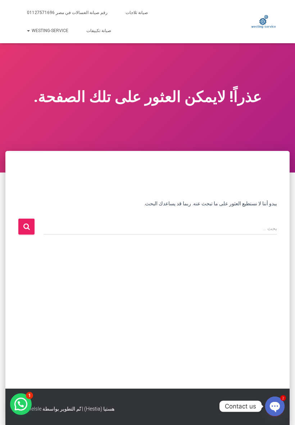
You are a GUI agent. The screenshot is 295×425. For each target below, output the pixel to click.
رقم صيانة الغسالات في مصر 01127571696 (67, 12)
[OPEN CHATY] (275, 406)
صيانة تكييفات (98, 30)
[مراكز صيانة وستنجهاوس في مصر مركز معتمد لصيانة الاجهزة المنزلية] (263, 22)
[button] (21, 404)
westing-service (49, 30)
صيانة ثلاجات (137, 12)
